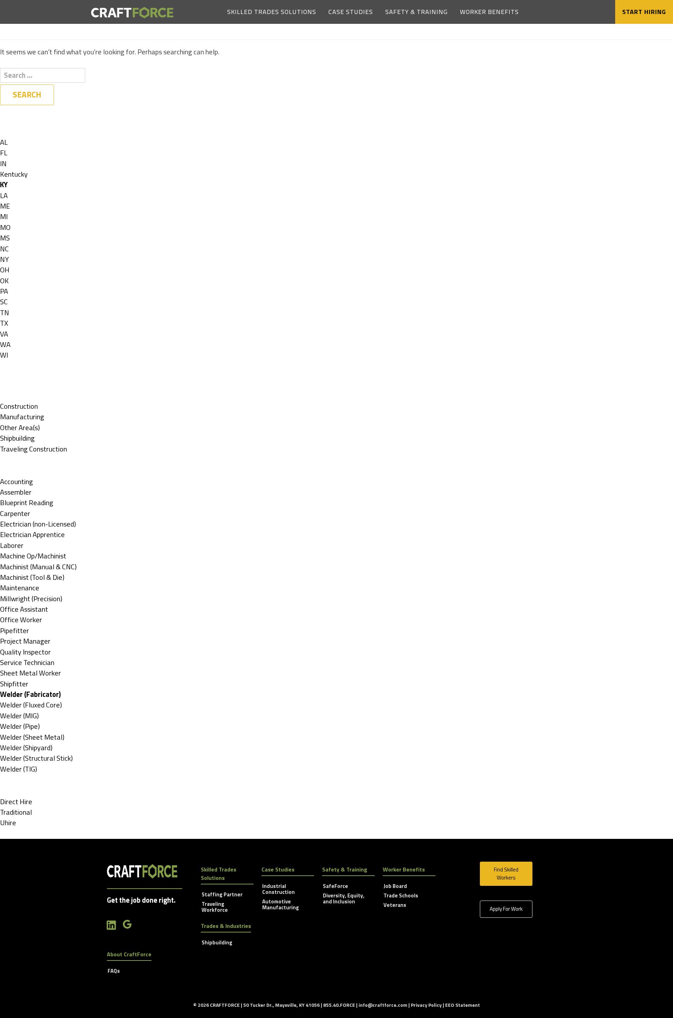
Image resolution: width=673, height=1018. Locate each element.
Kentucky (14, 174)
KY (4, 184)
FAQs (114, 971)
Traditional (16, 812)
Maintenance (19, 587)
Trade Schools (400, 896)
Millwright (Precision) (31, 598)
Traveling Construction (33, 448)
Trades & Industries (226, 926)
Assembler (16, 492)
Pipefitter (14, 630)
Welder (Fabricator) (30, 694)
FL (3, 152)
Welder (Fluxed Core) (31, 704)
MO (5, 227)
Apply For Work (506, 909)
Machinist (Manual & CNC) (38, 566)
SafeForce (335, 886)
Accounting (16, 481)
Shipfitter (14, 683)
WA (5, 344)
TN (4, 312)
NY (4, 259)
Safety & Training (416, 11)
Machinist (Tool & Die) (32, 577)
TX (4, 323)
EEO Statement (462, 1005)
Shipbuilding (17, 438)
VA (4, 333)
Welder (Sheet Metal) (32, 737)
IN (3, 163)
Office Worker (21, 619)
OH (4, 269)
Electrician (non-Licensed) (38, 523)
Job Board (395, 886)
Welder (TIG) (18, 769)
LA (4, 195)
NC (4, 248)
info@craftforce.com (383, 1005)
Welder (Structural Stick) (36, 758)
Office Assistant (24, 609)
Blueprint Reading (26, 502)
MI (4, 216)
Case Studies (350, 11)
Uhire (8, 822)
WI (4, 354)
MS (5, 237)
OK (4, 280)
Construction (19, 406)
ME (5, 206)
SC (4, 301)
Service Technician (27, 662)
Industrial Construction (278, 889)
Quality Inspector (25, 651)
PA (4, 291)
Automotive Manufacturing (280, 904)
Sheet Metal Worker (30, 672)
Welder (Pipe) (20, 726)
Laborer (11, 545)
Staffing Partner (222, 894)
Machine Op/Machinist (33, 555)
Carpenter (15, 513)
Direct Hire (16, 801)
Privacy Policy (426, 1005)
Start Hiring (644, 11)
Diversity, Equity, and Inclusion (344, 899)
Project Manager (25, 641)
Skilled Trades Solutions (271, 11)
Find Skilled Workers (506, 874)
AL (4, 142)
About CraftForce (129, 954)
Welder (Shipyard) (26, 747)
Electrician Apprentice (32, 534)
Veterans (394, 905)
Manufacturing (22, 416)
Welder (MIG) (19, 715)
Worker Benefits (489, 11)
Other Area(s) (20, 427)
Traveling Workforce (215, 907)
